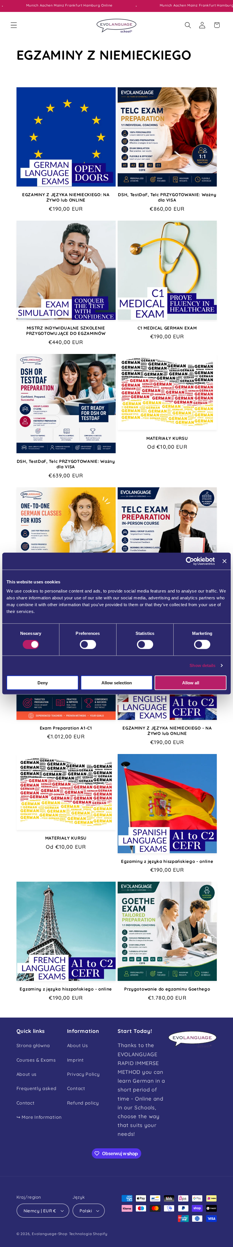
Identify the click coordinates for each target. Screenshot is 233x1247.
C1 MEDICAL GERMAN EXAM (167, 328)
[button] (14, 25)
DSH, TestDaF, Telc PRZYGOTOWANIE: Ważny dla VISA (167, 197)
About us (26, 1074)
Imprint (75, 1060)
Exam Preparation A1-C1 (66, 728)
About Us (77, 1045)
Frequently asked (36, 1088)
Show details (202, 665)
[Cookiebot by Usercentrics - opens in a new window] (190, 561)
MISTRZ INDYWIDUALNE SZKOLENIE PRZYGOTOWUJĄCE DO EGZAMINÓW (66, 330)
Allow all (190, 682)
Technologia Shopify (88, 1233)
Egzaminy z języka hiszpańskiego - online (167, 861)
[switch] (88, 644)
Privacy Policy (83, 1074)
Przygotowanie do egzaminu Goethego (167, 989)
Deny (43, 682)
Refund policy (83, 1103)
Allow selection (116, 682)
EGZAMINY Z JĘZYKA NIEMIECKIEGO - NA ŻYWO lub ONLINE (167, 730)
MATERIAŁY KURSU (167, 438)
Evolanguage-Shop (50, 1233)
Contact (25, 1103)
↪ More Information (39, 1117)
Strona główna (33, 1045)
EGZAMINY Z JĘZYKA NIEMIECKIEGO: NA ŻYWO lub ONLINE (65, 197)
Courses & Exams (36, 1060)
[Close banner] (224, 561)
